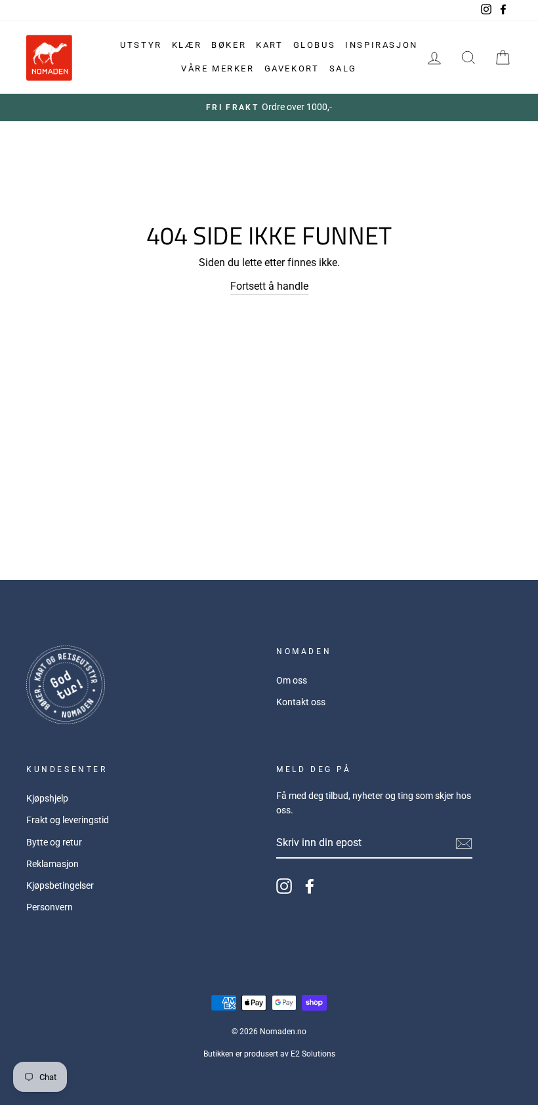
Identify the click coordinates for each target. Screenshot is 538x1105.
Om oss (291, 680)
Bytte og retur (54, 842)
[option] (269, 107)
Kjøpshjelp (47, 798)
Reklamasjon (52, 864)
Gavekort (292, 68)
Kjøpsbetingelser (60, 885)
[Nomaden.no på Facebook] (310, 886)
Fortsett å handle (269, 286)
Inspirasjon (381, 45)
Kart (269, 45)
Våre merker (218, 68)
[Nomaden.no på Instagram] (284, 886)
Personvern (49, 907)
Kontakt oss (300, 702)
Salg (343, 68)
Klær (186, 45)
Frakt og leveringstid (67, 820)
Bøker (228, 45)
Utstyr (141, 45)
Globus (314, 45)
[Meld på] (463, 843)
